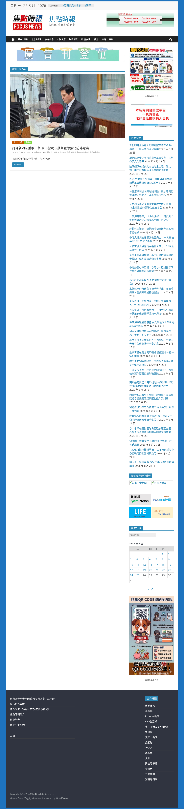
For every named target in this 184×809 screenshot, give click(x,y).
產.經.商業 (85, 39)
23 (169, 570)
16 (169, 564)
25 (137, 575)
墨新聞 (149, 753)
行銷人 (149, 747)
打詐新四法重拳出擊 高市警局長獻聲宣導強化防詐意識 (50, 148)
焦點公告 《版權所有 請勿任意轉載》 (30, 709)
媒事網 (149, 732)
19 (144, 570)
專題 (104, 39)
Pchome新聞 (152, 716)
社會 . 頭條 (23, 39)
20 (150, 570)
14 (157, 564)
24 (131, 575)
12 (144, 564)
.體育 (96, 39)
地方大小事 (36, 39)
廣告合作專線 (17, 704)
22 (163, 570)
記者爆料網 (151, 779)
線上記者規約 (17, 725)
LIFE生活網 (151, 721)
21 (157, 570)
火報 (147, 758)
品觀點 (149, 742)
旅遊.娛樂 (49, 39)
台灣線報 (150, 774)
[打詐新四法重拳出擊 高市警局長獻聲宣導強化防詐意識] (67, 75)
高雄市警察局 (95, 152)
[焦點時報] (13, 39)
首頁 (12, 736)
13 (150, 564)
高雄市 (28, 142)
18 (137, 570)
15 (163, 564)
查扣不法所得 (65, 152)
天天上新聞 (151, 737)
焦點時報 (62, 18)
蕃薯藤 (149, 711)
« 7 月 (150, 588)
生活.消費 (73, 39)
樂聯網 (149, 768)
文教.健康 (61, 39)
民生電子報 (151, 763)
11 (137, 564)
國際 (111, 39)
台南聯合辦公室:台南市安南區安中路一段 (32, 698)
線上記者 (15, 719)
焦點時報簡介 (17, 714)
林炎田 (56, 152)
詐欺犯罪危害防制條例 (80, 152)
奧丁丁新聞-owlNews (156, 726)
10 (131, 564)
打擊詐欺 (48, 152)
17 (131, 570)
